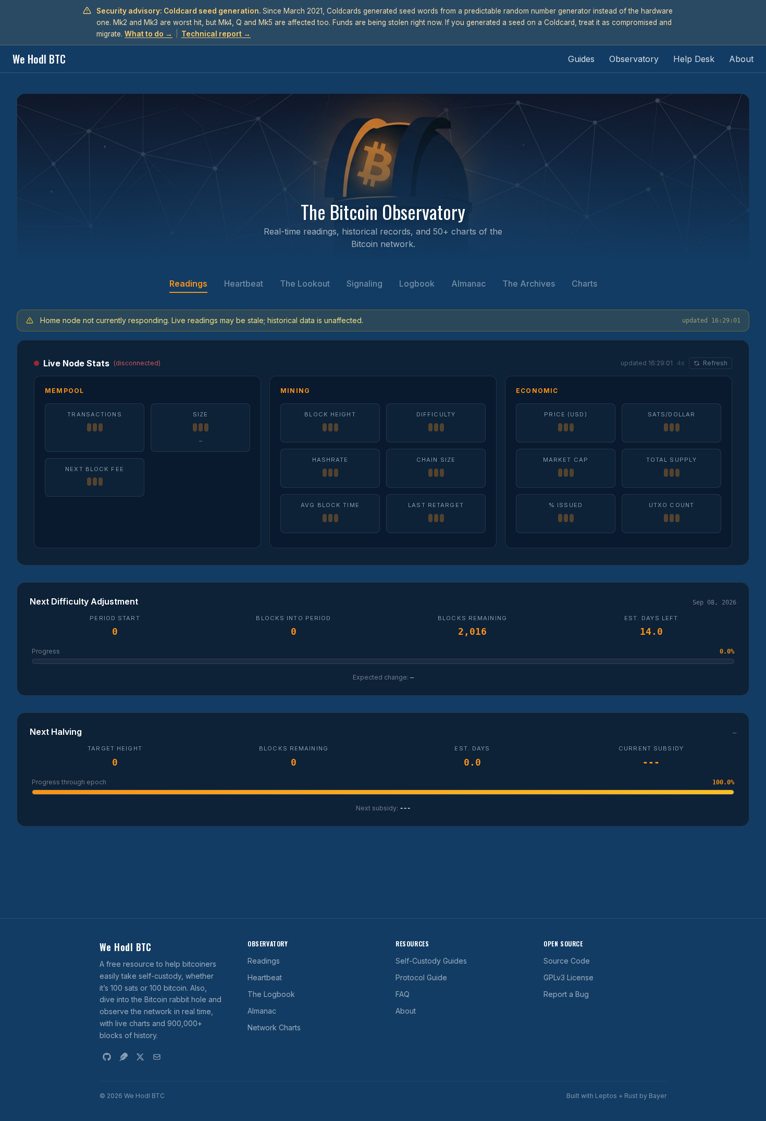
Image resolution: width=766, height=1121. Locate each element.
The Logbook (271, 994)
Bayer (657, 1096)
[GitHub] (107, 1057)
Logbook (417, 283)
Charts (584, 283)
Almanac (468, 283)
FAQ (403, 994)
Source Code (566, 960)
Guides (581, 59)
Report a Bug (566, 994)
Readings (188, 283)
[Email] (157, 1057)
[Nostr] (123, 1057)
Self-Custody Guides (431, 960)
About (741, 59)
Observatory (634, 59)
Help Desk (693, 59)
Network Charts (274, 1027)
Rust (631, 1096)
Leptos (606, 1096)
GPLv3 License (568, 977)
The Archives (528, 283)
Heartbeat (243, 283)
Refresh (715, 363)
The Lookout (305, 283)
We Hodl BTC (39, 59)
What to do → (148, 34)
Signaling (364, 283)
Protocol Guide (421, 977)
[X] (140, 1057)
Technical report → (216, 34)
